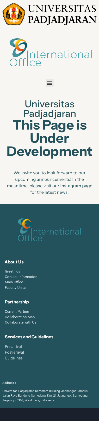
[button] (50, 83)
